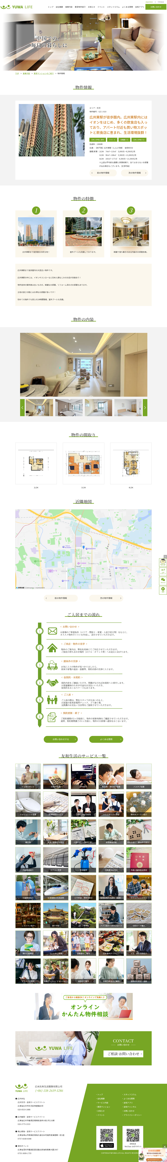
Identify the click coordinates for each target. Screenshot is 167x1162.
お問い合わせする (61, 739)
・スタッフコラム (129, 1094)
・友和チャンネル (129, 1106)
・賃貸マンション (103, 1106)
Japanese (149, 2)
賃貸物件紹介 (80, 6)
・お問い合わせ (128, 1110)
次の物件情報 (134, 172)
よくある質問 (127, 6)
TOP (17, 73)
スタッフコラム (113, 6)
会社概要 (59, 6)
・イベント (100, 1115)
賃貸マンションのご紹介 (44, 73)
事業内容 (68, 6)
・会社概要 (100, 1098)
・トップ (99, 1094)
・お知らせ (100, 1110)
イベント (101, 6)
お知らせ (91, 6)
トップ (50, 6)
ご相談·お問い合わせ (123, 1053)
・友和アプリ (127, 1102)
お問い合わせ (156, 6)
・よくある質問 (128, 1098)
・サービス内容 (102, 1102)
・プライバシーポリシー (132, 1115)
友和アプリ (139, 6)
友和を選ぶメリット (163, 564)
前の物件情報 (103, 172)
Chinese (161, 2)
